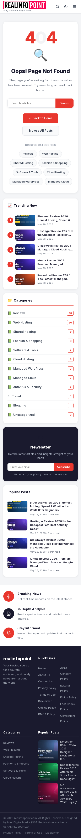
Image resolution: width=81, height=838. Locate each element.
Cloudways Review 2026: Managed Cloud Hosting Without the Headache (54, 247)
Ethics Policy (68, 697)
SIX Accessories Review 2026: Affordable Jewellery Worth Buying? (68, 793)
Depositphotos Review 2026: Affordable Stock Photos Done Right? (69, 771)
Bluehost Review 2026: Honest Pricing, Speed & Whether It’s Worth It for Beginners (53, 218)
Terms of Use (47, 694)
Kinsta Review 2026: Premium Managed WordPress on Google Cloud (52, 262)
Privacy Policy (47, 688)
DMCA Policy (46, 714)
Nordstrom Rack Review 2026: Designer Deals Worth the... (68, 750)
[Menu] (74, 6)
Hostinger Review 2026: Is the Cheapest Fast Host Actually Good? (55, 233)
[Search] (57, 7)
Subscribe (63, 467)
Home (42, 668)
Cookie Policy (47, 707)
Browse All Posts (40, 130)
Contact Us (45, 681)
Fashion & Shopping (55, 163)
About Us (44, 675)
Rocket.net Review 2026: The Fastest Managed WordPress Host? (54, 277)
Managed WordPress (25, 181)
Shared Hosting (23, 163)
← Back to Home (41, 118)
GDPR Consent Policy (65, 673)
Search (64, 103)
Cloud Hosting (56, 172)
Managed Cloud (58, 181)
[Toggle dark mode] (66, 7)
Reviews (28, 153)
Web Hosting (50, 153)
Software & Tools (27, 172)
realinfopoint (17, 658)
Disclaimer (45, 701)
